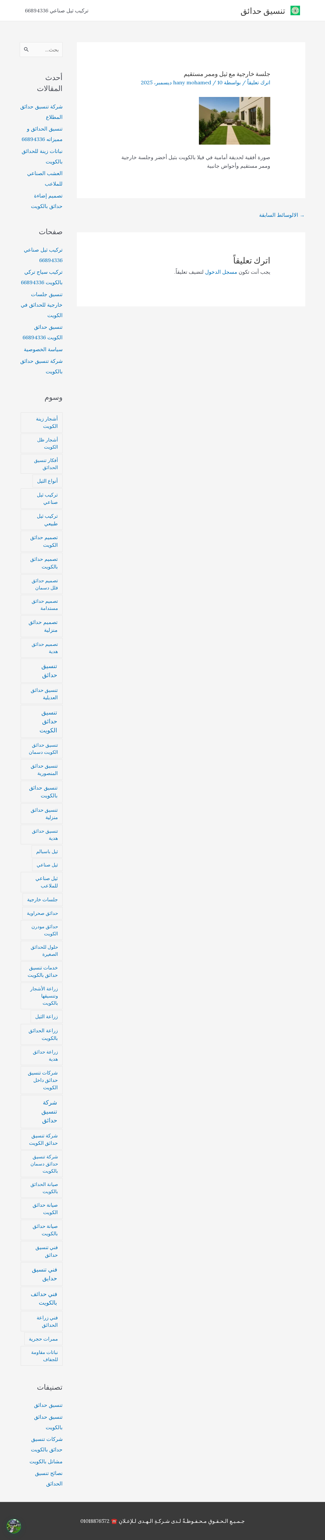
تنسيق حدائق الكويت (48, 721)
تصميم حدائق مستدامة (45, 604)
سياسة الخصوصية (43, 349)
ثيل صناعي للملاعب (46, 882)
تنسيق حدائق (263, 10)
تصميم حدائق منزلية (43, 626)
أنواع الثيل (47, 481)
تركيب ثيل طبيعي (47, 520)
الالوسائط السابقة (282, 215)
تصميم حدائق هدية (45, 647)
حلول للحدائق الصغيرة (44, 950)
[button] (14, 1526)
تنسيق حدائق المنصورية (44, 769)
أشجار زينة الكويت (47, 422)
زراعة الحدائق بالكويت (43, 1034)
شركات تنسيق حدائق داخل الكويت (43, 1080)
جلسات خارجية (42, 899)
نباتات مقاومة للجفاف (44, 1355)
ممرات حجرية (43, 1339)
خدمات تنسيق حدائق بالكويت (43, 971)
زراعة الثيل (46, 1016)
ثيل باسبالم (47, 851)
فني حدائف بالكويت (44, 1298)
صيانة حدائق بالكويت (45, 1230)
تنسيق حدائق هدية (45, 834)
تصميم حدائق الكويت (44, 541)
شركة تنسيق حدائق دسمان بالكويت (44, 1164)
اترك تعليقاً (258, 82)
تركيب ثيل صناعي (47, 498)
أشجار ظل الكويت (47, 443)
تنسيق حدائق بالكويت (43, 791)
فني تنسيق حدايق (44, 1274)
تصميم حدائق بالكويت (44, 563)
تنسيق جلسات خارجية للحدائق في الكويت (42, 305)
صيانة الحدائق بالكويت (44, 1187)
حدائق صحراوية (42, 913)
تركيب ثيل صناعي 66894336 (57, 10)
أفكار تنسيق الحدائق (46, 463)
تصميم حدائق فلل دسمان (45, 584)
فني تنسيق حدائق (46, 1251)
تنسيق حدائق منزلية (44, 814)
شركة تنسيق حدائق (49, 1111)
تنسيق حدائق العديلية (44, 694)
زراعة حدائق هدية (45, 1055)
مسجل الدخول (221, 271)
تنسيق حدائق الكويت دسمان (43, 748)
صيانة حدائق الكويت (45, 1209)
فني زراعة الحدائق (47, 1321)
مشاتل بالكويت (46, 1461)
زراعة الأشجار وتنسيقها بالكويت (44, 996)
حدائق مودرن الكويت (44, 930)
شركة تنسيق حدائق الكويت (43, 1139)
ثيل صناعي (47, 865)
